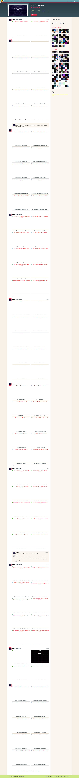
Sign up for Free (69, 1)
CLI (53, 776)
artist (58, 94)
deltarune (54, 94)
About (47, 776)
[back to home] (2, 1)
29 (37, 771)
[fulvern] (10, 20)
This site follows (56, 27)
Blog (56, 776)
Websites (6, 1)
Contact (68, 776)
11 (21, 771)
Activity (14, 1)
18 (32, 771)
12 (22, 771)
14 (25, 771)
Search (10, 1)
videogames (62, 94)
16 (29, 771)
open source (15, 776)
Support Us (22, 1)
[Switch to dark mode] (78, 1)
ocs (53, 95)
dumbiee (17, 555)
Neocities (10, 776)
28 (36, 771)
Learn (18, 1)
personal (66, 94)
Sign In (75, 1)
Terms (65, 776)
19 (33, 771)
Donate (51, 776)
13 (24, 771)
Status (61, 776)
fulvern (14, 19)
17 (30, 771)
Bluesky (22, 776)
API (58, 776)
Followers (55, 49)
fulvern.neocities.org (35, 7)
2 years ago (47, 19)
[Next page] (39, 771)
